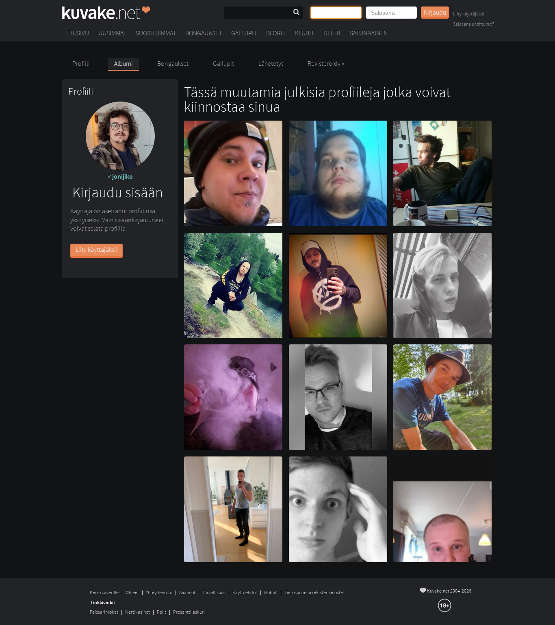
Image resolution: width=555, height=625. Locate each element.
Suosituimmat (156, 33)
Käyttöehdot (244, 593)
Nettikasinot (137, 612)
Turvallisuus (213, 593)
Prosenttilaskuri (189, 612)
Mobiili (271, 593)
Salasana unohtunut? (473, 24)
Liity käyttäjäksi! (96, 250)
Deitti (331, 33)
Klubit (304, 33)
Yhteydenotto (159, 593)
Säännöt (187, 593)
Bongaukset (203, 33)
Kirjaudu (435, 13)
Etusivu (77, 33)
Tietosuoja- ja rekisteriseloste (313, 593)
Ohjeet (132, 593)
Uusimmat (112, 33)
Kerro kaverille (104, 593)
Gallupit (244, 33)
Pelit (161, 612)
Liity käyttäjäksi (468, 14)
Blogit (276, 33)
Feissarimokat (104, 612)
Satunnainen (369, 33)
